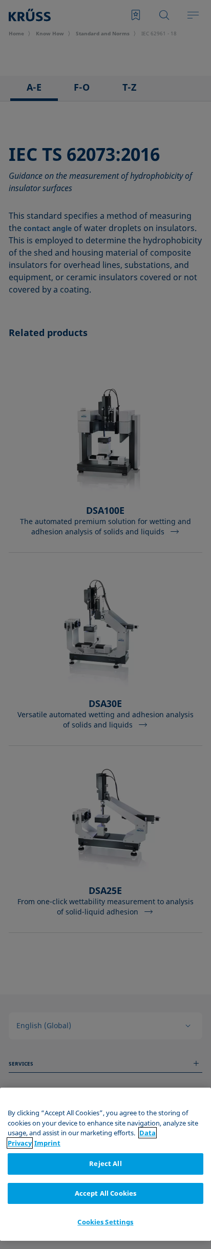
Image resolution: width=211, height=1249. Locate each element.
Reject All (105, 1163)
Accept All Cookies (105, 1193)
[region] (105, 1164)
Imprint (47, 1143)
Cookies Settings (105, 1221)
